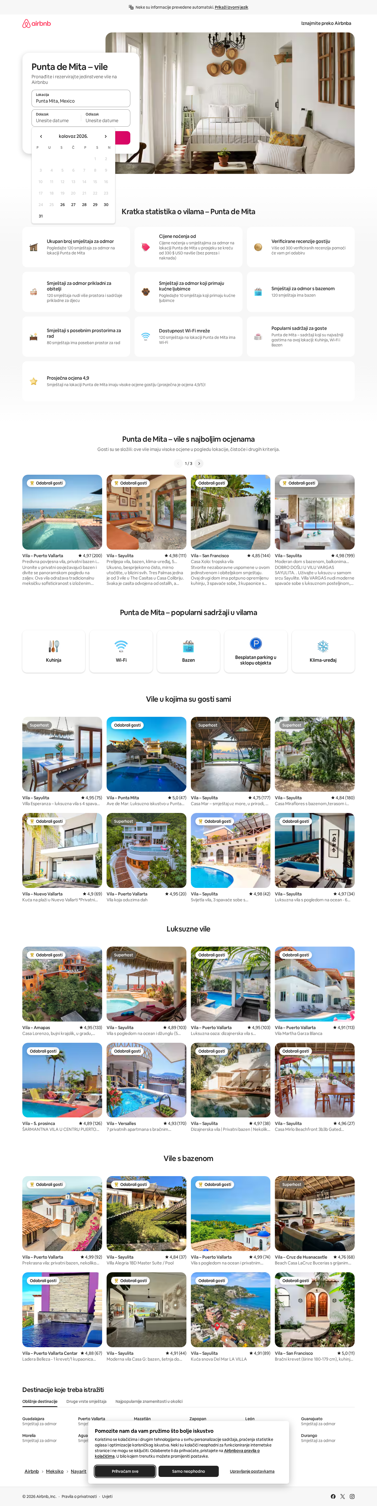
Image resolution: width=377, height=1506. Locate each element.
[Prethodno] (178, 463)
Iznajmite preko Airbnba (326, 23)
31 (41, 216)
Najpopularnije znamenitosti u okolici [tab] (149, 1401)
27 (73, 204)
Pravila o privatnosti (79, 1496)
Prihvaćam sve (125, 1471)
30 (106, 204)
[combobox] (81, 101)
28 (84, 204)
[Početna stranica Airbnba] (36, 23)
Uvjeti (107, 1496)
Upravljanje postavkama (252, 1471)
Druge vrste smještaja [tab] (86, 1401)
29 (95, 204)
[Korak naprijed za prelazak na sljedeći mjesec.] (105, 136)
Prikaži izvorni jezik (231, 7)
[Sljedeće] (198, 463)
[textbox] (56, 120)
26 (62, 204)
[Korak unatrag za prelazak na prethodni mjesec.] (41, 136)
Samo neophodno (188, 1471)
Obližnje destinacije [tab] (39, 1401)
